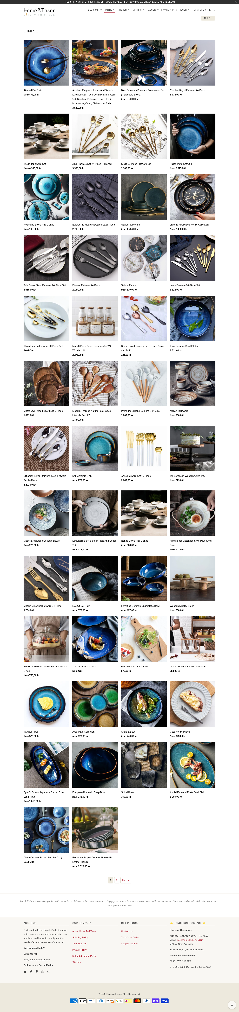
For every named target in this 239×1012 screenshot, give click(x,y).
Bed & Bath (95, 9)
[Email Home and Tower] (48, 972)
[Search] (214, 10)
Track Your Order (130, 937)
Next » (125, 880)
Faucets (153, 9)
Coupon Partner (129, 943)
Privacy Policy (79, 949)
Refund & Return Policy (84, 956)
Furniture (199, 9)
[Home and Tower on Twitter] (25, 972)
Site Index (77, 962)
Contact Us (127, 931)
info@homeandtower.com (190, 940)
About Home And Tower (84, 931)
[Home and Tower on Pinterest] (37, 972)
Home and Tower (114, 994)
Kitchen (123, 9)
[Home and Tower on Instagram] (43, 972)
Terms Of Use (79, 943)
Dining (109, 9)
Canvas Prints (169, 10)
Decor (184, 9)
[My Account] (210, 10)
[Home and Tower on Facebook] (31, 972)
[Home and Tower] (40, 11)
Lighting (138, 9)
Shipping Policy (80, 937)
